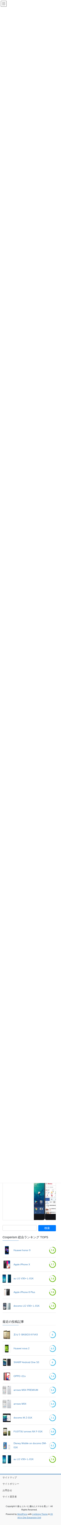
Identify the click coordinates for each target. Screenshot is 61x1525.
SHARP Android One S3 (26, 1362)
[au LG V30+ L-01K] (7, 1278)
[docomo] (45, 1194)
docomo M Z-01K (23, 1417)
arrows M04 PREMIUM (26, 1390)
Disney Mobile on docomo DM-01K (30, 1445)
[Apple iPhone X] (7, 1264)
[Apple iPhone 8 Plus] (7, 1292)
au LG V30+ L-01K (24, 1278)
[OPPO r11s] (7, 1376)
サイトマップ (10, 1477)
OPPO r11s (20, 1376)
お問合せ (7, 1490)
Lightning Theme (40, 1514)
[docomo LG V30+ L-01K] (7, 1306)
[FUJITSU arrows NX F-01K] (7, 1431)
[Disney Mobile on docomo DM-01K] (7, 1445)
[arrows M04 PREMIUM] (7, 1390)
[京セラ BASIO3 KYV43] (7, 1334)
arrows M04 (20, 1403)
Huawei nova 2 (21, 1348)
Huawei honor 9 (22, 1250)
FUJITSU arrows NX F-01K (28, 1431)
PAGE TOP (54, 1476)
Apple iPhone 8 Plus (24, 1292)
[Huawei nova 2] (7, 1348)
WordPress (22, 1514)
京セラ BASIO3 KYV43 (26, 1334)
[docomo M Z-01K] (7, 1418)
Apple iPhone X (22, 1264)
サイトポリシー (11, 1483)
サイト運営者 (10, 1496)
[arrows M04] (7, 1404)
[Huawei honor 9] (7, 1250)
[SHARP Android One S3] (7, 1362)
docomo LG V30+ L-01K (26, 1305)
